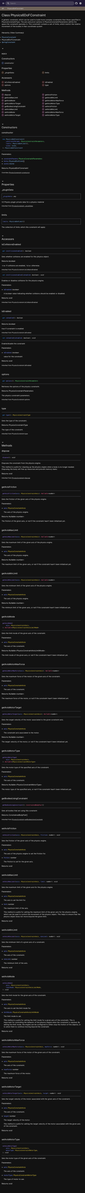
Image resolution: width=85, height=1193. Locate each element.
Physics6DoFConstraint (15, 8)
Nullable (44, 493)
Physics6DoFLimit (19, 143)
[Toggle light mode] (80, 3)
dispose (27, 478)
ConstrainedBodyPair (34, 805)
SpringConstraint (8, 42)
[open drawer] (3, 3)
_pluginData (29, 206)
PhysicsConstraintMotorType (24, 762)
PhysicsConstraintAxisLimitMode (25, 627)
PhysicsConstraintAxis (30, 493)
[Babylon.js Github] (76, 3)
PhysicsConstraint (9, 37)
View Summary (17, 33)
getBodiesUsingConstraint (34, 819)
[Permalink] (14, 133)
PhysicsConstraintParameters (32, 141)
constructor (26, 172)
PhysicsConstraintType (21, 415)
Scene (14, 146)
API (3, 8)
